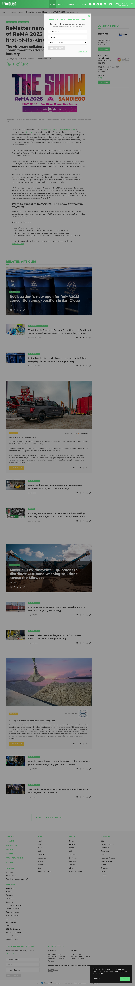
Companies (81, 4)
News (52, 4)
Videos (60, 4)
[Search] (132, 4)
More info (96, 979)
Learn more (82, 52)
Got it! (125, 979)
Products (70, 4)
